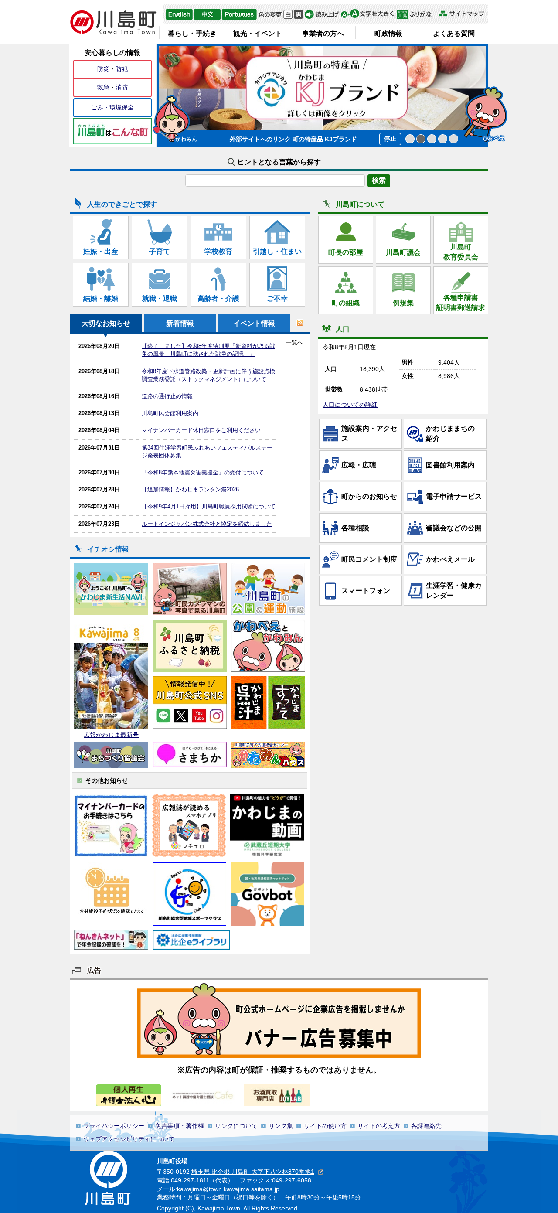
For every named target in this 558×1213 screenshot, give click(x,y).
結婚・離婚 (100, 298)
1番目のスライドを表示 (410, 138)
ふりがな (416, 14)
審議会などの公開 (454, 528)
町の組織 (346, 303)
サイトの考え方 (378, 1125)
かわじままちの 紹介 (454, 433)
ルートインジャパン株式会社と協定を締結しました (207, 524)
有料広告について (279, 1020)
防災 (103, 68)
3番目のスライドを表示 (431, 138)
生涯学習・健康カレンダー (454, 590)
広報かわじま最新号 (111, 734)
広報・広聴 (358, 465)
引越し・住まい (277, 251)
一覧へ (294, 342)
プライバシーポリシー (113, 1125)
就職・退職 (159, 298)
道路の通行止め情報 (167, 396)
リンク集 (281, 1125)
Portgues (239, 14)
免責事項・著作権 (179, 1125)
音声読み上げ (321, 14)
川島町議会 (403, 252)
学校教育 (218, 251)
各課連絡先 (426, 1125)
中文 (207, 14)
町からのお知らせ (369, 496)
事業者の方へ (323, 33)
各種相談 (355, 528)
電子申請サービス (454, 496)
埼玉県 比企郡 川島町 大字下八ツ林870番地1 (252, 1171)
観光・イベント (257, 33)
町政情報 (388, 33)
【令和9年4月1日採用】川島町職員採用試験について (209, 506)
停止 (390, 138)
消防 (122, 87)
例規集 (403, 303)
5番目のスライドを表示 (453, 138)
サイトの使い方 (325, 1125)
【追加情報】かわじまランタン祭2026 (190, 489)
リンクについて (236, 1125)
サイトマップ (461, 14)
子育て (159, 251)
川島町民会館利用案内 (170, 413)
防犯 (122, 68)
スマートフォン (365, 590)
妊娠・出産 (100, 251)
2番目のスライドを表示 (420, 138)
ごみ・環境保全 (112, 107)
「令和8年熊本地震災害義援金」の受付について (203, 472)
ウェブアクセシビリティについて (129, 1138)
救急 (103, 87)
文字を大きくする (367, 14)
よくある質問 (454, 33)
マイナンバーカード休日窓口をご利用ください (201, 430)
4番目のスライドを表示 (442, 138)
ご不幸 (277, 298)
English (179, 14)
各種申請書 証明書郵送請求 (460, 302)
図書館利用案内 (450, 465)
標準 (288, 14)
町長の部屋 (345, 252)
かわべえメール (450, 559)
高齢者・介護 (218, 298)
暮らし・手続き (192, 33)
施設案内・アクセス (369, 433)
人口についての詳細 (350, 404)
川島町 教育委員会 (460, 251)
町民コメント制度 (369, 559)
